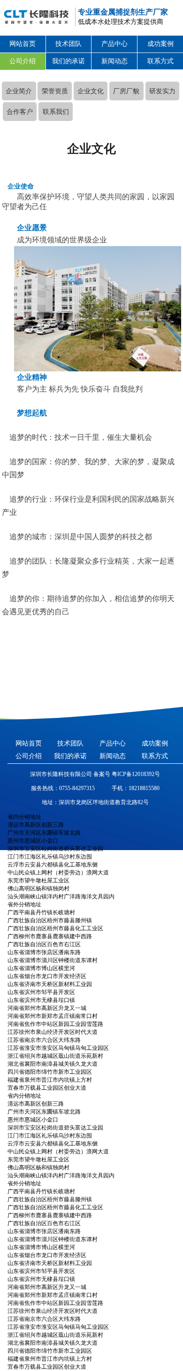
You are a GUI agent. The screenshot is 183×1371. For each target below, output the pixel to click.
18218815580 (144, 788)
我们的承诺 (68, 61)
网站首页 (22, 43)
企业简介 (19, 91)
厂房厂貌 (126, 91)
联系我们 (56, 111)
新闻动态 (114, 61)
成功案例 (160, 43)
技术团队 (68, 43)
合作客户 (20, 111)
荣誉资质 (55, 91)
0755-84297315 (77, 788)
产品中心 (114, 43)
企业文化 (90, 91)
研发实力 (162, 91)
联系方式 (160, 61)
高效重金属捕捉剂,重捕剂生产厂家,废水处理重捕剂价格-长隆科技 (34, 16)
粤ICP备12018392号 (135, 774)
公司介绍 (22, 61)
